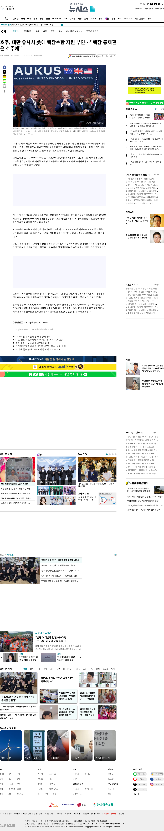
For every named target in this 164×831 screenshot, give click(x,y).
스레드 (142, 789)
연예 (100, 18)
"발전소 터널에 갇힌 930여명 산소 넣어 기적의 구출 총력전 (50, 639)
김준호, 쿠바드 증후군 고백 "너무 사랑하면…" (57, 679)
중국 (53, 31)
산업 (48, 18)
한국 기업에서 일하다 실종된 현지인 (14, 484)
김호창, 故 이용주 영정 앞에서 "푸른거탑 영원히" (17, 698)
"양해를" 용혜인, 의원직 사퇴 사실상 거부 (28, 660)
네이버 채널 (141, 774)
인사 (39, 794)
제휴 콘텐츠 (140, 18)
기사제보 (68, 813)
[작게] (111, 56)
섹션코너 (40, 789)
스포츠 (93, 18)
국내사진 (76, 774)
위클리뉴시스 (159, 8)
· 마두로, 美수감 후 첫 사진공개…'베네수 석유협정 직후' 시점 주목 (145, 505)
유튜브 (142, 779)
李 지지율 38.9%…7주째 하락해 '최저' (87, 498)
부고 (46, 794)
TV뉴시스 (128, 18)
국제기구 (28, 31)
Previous (1, 657)
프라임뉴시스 (148, 8)
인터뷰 (40, 784)
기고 (50, 779)
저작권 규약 (49, 813)
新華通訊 (111, 779)
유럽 (45, 31)
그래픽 (75, 779)
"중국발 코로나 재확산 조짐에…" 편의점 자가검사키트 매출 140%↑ (67, 696)
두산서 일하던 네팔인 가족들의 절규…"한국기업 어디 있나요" (88, 712)
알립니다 (122, 813)
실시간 (16, 18)
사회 (65, 18)
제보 (149, 18)
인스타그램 (158, 784)
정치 (23, 18)
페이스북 (158, 779)
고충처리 (59, 813)
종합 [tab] (162, 108)
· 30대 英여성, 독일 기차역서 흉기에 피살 (142, 501)
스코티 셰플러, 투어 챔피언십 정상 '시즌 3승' (17, 503)
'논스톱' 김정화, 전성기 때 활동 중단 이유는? (59, 565)
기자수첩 (130, 212)
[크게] (114, 56)
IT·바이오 (56, 18)
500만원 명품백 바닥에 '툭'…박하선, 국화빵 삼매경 (61, 581)
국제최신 (16, 31)
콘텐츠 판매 (38, 813)
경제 (35, 18)
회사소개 (3, 813)
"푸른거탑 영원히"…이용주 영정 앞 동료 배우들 (60, 560)
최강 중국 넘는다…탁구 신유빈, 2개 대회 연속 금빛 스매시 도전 (18, 716)
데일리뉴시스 (53, 789)
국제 (29, 18)
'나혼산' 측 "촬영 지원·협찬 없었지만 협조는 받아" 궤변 (18, 708)
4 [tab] (115, 454)
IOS (109, 794)
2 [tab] (110, 454)
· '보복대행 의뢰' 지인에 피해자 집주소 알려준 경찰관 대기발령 (145, 509)
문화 (86, 18)
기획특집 (52, 784)
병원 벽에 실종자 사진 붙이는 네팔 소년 (15, 493)
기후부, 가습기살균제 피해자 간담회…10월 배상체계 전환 (97, 485)
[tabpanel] (97, 473)
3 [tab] (113, 454)
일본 (60, 31)
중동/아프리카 (92, 31)
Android (111, 789)
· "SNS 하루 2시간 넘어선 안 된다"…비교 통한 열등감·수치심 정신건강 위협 (145, 496)
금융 (42, 18)
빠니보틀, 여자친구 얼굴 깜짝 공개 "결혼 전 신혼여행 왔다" (88, 696)
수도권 (72, 18)
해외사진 (87, 774)
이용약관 (77, 813)
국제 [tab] (155, 108)
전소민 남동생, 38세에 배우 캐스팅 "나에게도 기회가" (67, 712)
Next (80, 657)
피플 (128, 359)
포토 (120, 18)
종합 (25, 668)
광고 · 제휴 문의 (14, 813)
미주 (37, 31)
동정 (54, 794)
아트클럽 (40, 779)
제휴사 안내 (27, 813)
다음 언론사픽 (159, 774)
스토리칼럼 (52, 774)
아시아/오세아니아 (74, 31)
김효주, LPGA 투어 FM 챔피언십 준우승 (16, 498)
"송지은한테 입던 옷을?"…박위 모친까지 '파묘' (60, 570)
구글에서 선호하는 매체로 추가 (83, 56)
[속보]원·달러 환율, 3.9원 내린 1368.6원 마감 (23, 24)
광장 (113, 18)
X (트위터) (142, 784)
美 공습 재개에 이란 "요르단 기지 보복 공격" (66, 660)
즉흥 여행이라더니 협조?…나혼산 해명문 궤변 (59, 575)
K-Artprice (138, 8)
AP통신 (110, 774)
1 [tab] (107, 454)
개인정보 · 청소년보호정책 (92, 813)
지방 (80, 18)
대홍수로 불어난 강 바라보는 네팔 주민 (15, 488)
